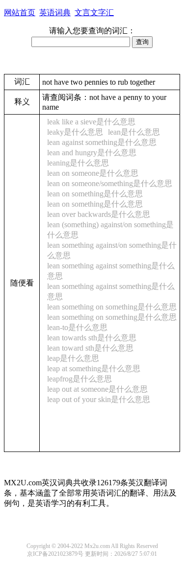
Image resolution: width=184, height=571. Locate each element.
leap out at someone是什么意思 (97, 389)
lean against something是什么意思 (102, 142)
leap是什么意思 (73, 358)
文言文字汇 (94, 12)
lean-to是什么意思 (77, 327)
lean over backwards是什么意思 (98, 214)
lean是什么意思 (134, 132)
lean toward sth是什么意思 (90, 348)
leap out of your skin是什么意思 (98, 399)
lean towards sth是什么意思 (91, 337)
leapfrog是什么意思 (79, 379)
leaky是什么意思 (75, 132)
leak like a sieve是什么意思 (91, 122)
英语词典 (55, 12)
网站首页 (19, 12)
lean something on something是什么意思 (112, 307)
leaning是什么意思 (78, 163)
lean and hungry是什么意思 (91, 152)
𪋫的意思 (87, 409)
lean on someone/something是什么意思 (109, 183)
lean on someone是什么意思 (92, 173)
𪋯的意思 (116, 435)
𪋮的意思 (59, 418)
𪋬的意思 (116, 409)
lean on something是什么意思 (95, 194)
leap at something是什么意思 (93, 368)
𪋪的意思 (59, 409)
